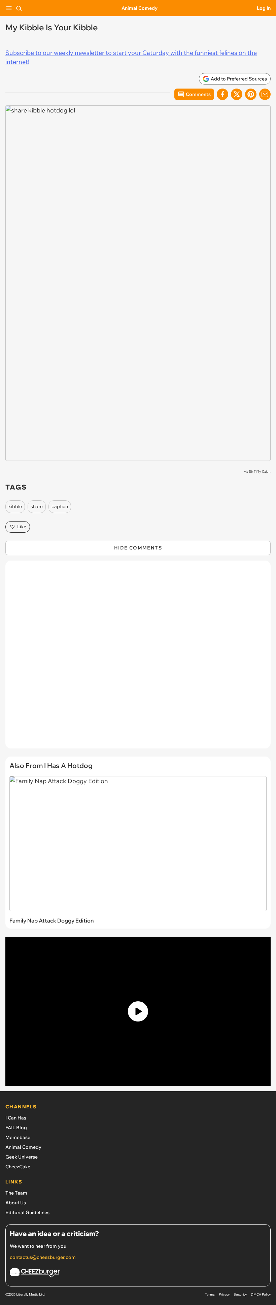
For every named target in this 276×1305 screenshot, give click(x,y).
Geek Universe (21, 1157)
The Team (16, 1193)
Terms (210, 1294)
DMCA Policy (261, 1294)
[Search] (18, 8)
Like (21, 527)
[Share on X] (236, 94)
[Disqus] (138, 658)
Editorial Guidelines (27, 1212)
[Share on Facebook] (222, 94)
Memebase (17, 1137)
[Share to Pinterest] (250, 94)
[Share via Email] (265, 94)
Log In (264, 8)
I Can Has (15, 1118)
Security (240, 1294)
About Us (15, 1203)
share (37, 506)
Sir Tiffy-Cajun (260, 471)
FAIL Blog (16, 1128)
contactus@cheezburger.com (43, 1257)
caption (59, 506)
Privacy (224, 1294)
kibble (15, 506)
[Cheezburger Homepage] (138, 1273)
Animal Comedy (140, 8)
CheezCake (17, 1167)
